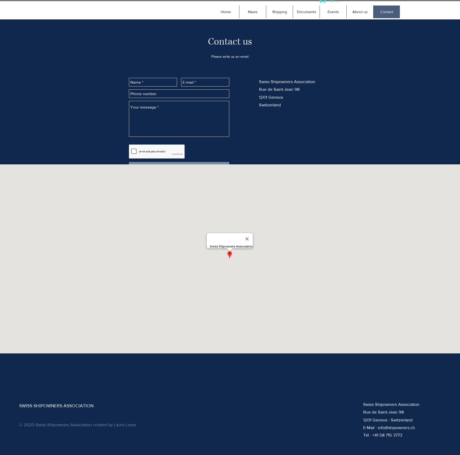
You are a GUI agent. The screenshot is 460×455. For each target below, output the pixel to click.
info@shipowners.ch (396, 427)
